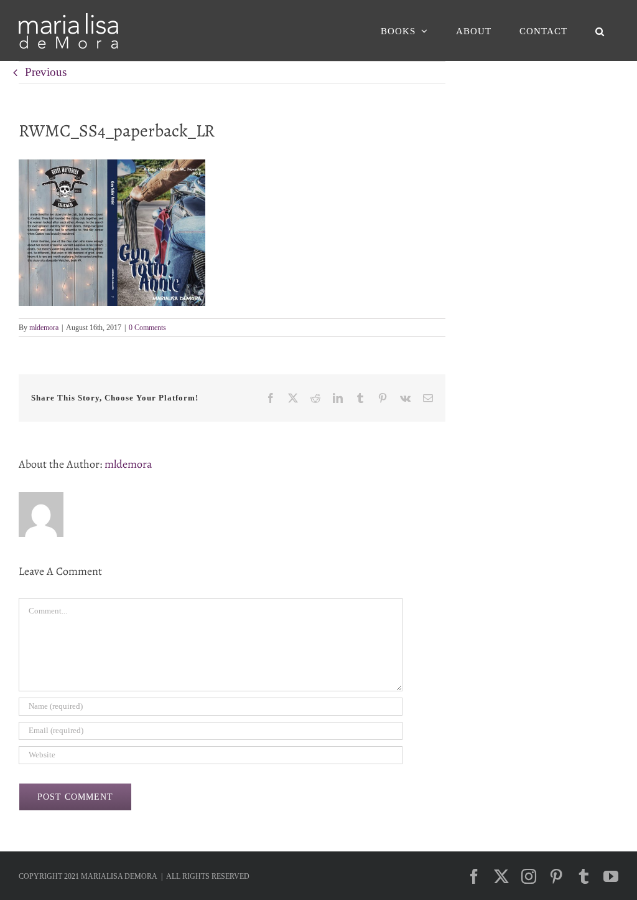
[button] (599, 31)
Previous (46, 71)
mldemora (43, 327)
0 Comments (147, 327)
